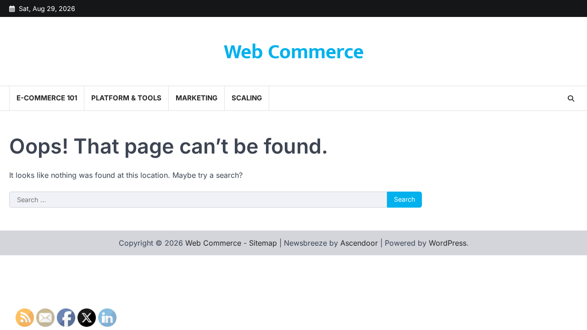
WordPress (447, 243)
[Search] (571, 98)
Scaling (247, 98)
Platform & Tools (126, 98)
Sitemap (263, 243)
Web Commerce (294, 52)
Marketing (196, 98)
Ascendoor (359, 243)
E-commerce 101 (47, 98)
